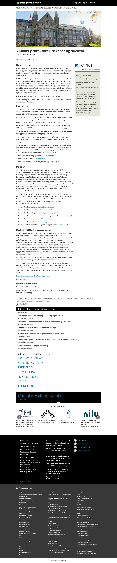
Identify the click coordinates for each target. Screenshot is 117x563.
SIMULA (79, 502)
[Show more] (87, 116)
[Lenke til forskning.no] (42, 2)
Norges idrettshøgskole (54, 536)
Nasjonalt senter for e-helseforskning (57, 512)
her (61, 96)
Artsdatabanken (23, 496)
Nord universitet (52, 523)
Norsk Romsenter (52, 543)
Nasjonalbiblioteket (53, 504)
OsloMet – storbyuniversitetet (55, 552)
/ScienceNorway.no (84, 450)
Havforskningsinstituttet (25, 520)
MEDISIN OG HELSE (30, 363)
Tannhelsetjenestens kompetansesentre (87, 524)
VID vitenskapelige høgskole (84, 551)
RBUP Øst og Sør (81, 496)
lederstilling (22, 298)
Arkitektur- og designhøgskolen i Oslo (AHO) (31, 494)
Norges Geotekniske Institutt (55, 528)
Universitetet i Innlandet (83, 535)
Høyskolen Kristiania (24, 531)
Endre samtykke (25, 482)
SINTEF (79, 504)
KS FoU (21, 535)
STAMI (78, 513)
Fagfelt (84, 3)
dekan (47, 301)
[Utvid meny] (100, 3)
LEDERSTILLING (28, 376)
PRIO (78, 494)
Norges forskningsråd (54, 532)
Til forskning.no (23, 399)
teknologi (32, 298)
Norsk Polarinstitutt (53, 539)
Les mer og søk (50, 156)
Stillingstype (76, 3)
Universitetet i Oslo (82, 537)
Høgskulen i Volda (23, 526)
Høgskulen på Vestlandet (25, 529)
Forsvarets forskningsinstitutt (27, 511)
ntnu (62, 298)
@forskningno (82, 440)
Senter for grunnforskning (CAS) (85, 507)
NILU (20, 554)
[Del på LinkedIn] (23, 304)
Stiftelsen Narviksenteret (83, 517)
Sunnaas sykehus (81, 520)
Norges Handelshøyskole (54, 530)
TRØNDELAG (26, 386)
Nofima (50, 521)
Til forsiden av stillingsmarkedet (39, 396)
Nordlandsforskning (53, 525)
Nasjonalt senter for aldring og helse (57, 510)
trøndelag (21, 301)
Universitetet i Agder (82, 531)
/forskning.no (82, 444)
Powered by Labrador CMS (58, 560)
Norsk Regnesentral (53, 541)
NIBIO (20, 548)
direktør (39, 301)
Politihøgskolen (81, 492)
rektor (56, 298)
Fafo (20, 504)
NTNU (22, 381)
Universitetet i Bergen (82, 533)
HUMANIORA (26, 372)
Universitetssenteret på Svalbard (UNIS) (87, 544)
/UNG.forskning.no (84, 447)
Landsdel (92, 3)
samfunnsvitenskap (45, 298)
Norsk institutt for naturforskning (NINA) (58, 548)
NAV (20, 546)
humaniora (30, 301)
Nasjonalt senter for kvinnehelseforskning (59, 515)
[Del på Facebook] (17, 304)
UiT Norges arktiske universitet (85, 529)
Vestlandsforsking (82, 546)
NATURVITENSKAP (30, 358)
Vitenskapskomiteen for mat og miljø (86, 553)
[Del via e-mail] (26, 304)
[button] (19, 417)
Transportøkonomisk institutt (85, 526)
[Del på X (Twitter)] (20, 304)
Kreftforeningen (23, 537)
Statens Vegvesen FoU (82, 515)
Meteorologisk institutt (25, 544)
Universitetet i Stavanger (83, 540)
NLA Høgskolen (52, 492)
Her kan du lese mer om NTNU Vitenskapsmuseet (33, 276)
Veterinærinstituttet (82, 549)
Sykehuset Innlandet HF (83, 522)
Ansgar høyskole (23, 492)
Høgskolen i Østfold (24, 524)
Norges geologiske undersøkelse (56, 534)
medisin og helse (85, 298)
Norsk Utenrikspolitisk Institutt (56, 545)
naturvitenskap (72, 298)
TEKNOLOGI (26, 367)
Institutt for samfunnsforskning (27, 533)
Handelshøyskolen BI (24, 517)
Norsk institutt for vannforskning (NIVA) (58, 550)
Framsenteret (22, 513)
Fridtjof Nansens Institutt (25, 515)
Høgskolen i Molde (24, 522)
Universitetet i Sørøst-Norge (84, 542)
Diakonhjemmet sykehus (25, 498)
